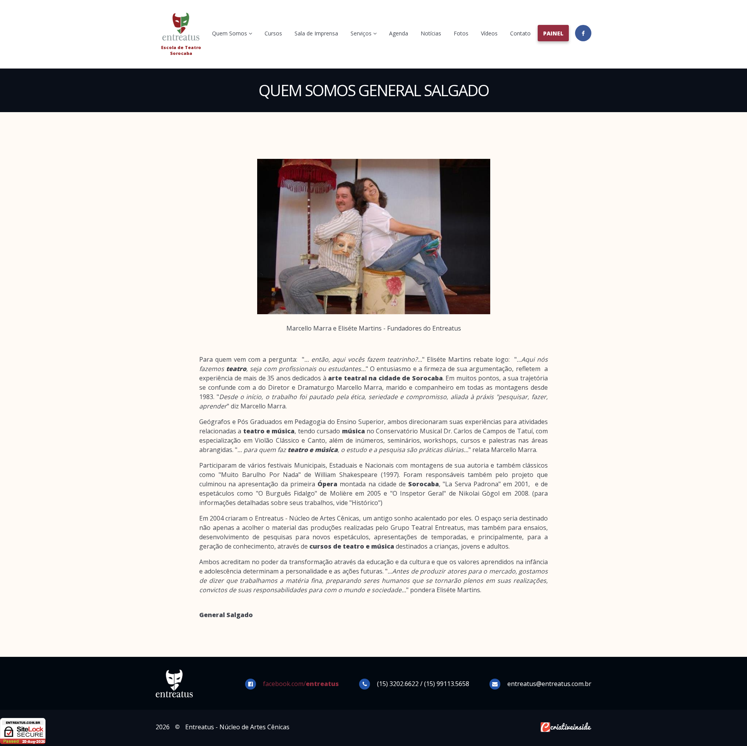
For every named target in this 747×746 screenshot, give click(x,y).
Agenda (398, 33)
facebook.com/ (301, 683)
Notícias (431, 33)
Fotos (461, 33)
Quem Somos (230, 33)
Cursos (273, 33)
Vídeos (489, 33)
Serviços (362, 33)
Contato (520, 33)
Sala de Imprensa (316, 33)
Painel (553, 33)
